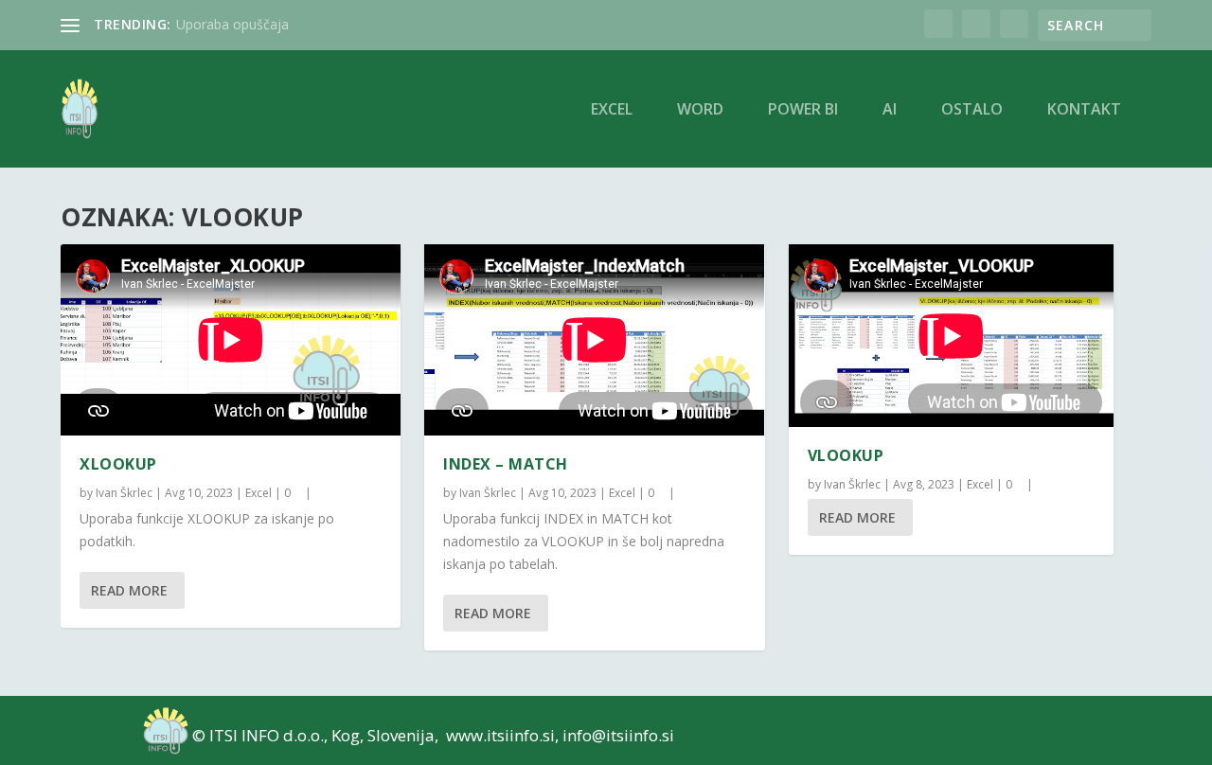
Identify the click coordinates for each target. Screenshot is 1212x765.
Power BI (803, 110)
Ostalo (972, 110)
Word (700, 110)
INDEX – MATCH (505, 464)
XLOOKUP (118, 464)
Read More (129, 590)
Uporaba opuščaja (232, 24)
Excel (612, 110)
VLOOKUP (846, 455)
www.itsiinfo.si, (502, 735)
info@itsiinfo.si (618, 735)
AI (889, 110)
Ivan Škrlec (124, 493)
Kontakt (1084, 110)
